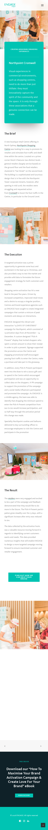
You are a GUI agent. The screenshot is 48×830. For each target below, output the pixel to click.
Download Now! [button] (24, 795)
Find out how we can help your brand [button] (24, 577)
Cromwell (13, 193)
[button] (42, 5)
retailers (11, 499)
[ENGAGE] (10, 5)
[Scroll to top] (43, 825)
